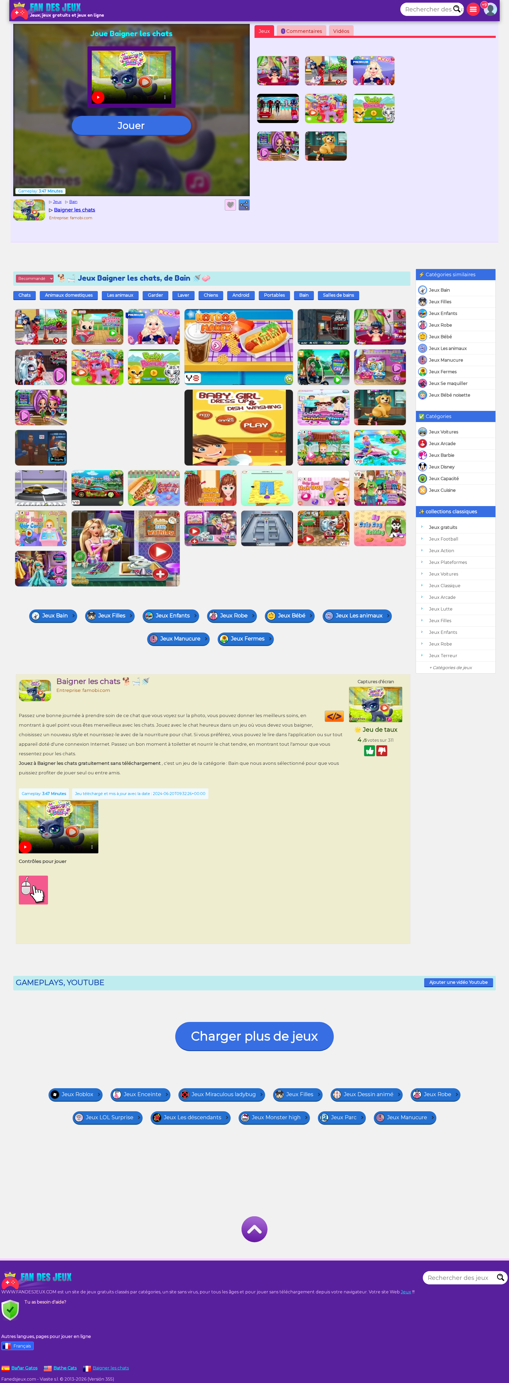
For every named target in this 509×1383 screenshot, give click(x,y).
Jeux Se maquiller (448, 383)
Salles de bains (338, 295)
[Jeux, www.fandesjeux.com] (46, 10)
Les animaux (120, 295)
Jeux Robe (440, 325)
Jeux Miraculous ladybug (224, 1094)
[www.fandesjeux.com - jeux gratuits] (37, 1280)
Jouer (131, 125)
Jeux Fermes (443, 371)
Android (240, 295)
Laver (183, 295)
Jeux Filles (440, 301)
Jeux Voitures (443, 431)
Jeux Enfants (443, 313)
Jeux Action (441, 550)
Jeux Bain (439, 290)
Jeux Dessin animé (368, 1094)
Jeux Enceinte (142, 1094)
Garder (155, 295)
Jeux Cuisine (442, 490)
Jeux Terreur (443, 655)
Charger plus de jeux (254, 1036)
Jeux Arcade (442, 443)
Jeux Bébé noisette (449, 395)
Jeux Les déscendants (192, 1117)
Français (22, 1346)
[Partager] (244, 204)
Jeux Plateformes (448, 562)
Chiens (211, 295)
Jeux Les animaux (448, 348)
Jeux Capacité (444, 478)
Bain (304, 295)
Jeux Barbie (441, 455)
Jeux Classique (444, 585)
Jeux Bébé (440, 336)
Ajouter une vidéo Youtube (458, 982)
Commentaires (302, 31)
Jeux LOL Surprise (109, 1117)
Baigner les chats (111, 1368)
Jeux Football (443, 539)
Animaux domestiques (69, 295)
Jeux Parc (344, 1117)
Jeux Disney (442, 466)
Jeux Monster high (276, 1117)
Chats (24, 295)
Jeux (264, 31)
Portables (274, 295)
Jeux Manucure (446, 360)
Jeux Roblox (77, 1094)
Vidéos (341, 31)
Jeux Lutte (441, 609)
